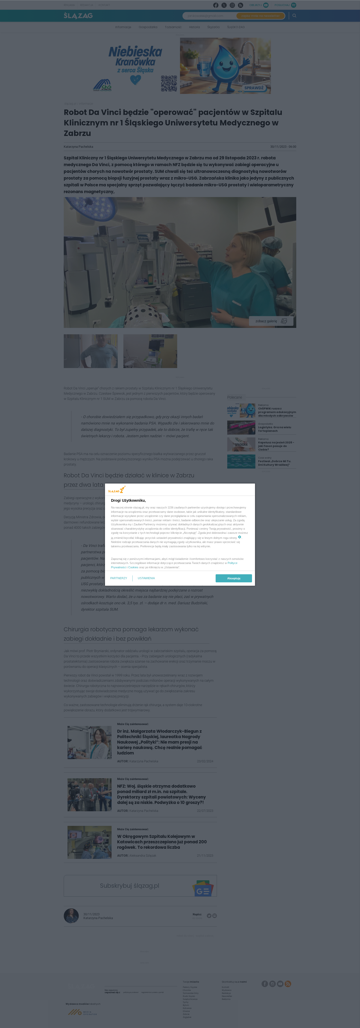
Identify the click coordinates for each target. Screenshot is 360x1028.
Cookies (133, 567)
